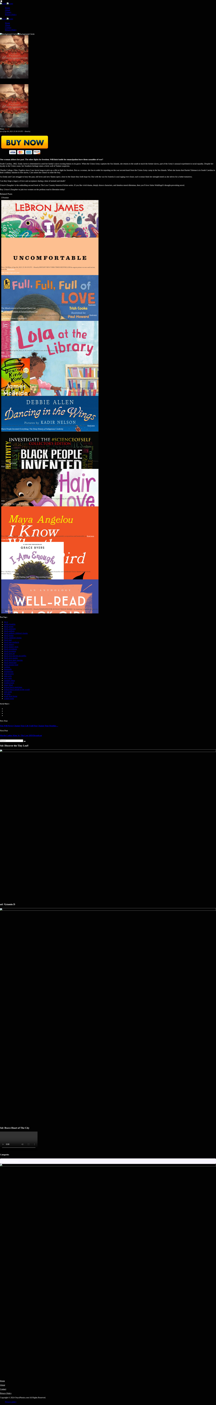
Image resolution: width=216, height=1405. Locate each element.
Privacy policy (10, 1402)
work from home (10, 696)
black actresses (10, 629)
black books (9, 635)
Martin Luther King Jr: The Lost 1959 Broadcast (21, 735)
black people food (11, 665)
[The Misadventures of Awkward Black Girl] (19, 312)
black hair (8, 640)
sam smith (8, 692)
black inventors (10, 651)
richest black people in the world (17, 689)
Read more (12, 232)
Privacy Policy (10, 15)
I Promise (5, 198)
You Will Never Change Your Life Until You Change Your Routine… (29, 726)
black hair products (11, 642)
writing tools (9, 698)
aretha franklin (9, 624)
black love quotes (11, 658)
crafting (7, 667)
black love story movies (13, 660)
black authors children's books (16, 633)
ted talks (7, 694)
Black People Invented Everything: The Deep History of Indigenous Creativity (32, 429)
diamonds (8, 669)
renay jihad (8, 685)
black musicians (10, 662)
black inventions (10, 649)
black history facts (11, 647)
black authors (9, 631)
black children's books (13, 638)
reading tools (9, 683)
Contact (8, 12)
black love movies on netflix (15, 656)
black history (9, 644)
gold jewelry (9, 674)
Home (7, 8)
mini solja (8, 676)
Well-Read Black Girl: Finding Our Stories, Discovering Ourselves (27, 577)
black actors (8, 626)
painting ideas (9, 680)
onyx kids (8, 678)
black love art (9, 653)
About (7, 10)
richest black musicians (13, 687)
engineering (8, 671)
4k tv (6, 622)
